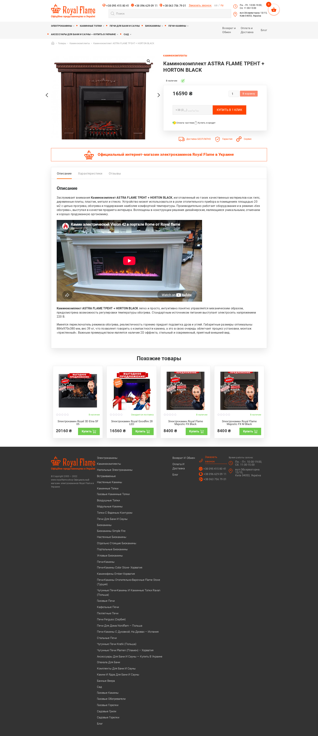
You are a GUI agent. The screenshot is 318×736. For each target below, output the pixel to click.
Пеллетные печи (107, 613)
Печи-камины (177, 25)
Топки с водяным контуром (114, 512)
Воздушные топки (108, 500)
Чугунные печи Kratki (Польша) (116, 644)
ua (216, 5)
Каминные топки (91, 25)
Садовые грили (106, 711)
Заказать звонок (200, 5)
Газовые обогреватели (111, 699)
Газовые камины (108, 692)
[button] (148, 61)
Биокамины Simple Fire (111, 531)
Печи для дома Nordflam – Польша (119, 625)
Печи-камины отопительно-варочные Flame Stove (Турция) (128, 582)
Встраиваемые (106, 476)
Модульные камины (110, 506)
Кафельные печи (108, 607)
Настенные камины (109, 482)
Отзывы (115, 173)
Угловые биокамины (110, 555)
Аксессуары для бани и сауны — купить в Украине (83, 34)
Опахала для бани (108, 662)
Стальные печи (107, 638)
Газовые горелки (107, 705)
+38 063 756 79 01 (174, 5)
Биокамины (152, 25)
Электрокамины (61, 25)
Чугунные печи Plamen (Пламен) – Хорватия (125, 650)
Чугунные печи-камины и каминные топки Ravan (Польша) (128, 592)
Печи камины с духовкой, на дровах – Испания (128, 631)
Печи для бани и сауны (125, 25)
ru (222, 5)
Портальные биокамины (112, 549)
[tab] (64, 174)
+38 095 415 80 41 (117, 5)
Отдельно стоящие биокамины (116, 543)
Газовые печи (106, 600)
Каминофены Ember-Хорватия (116, 573)
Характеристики (90, 173)
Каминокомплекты (175, 55)
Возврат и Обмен (183, 458)
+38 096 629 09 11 (146, 5)
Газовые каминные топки (113, 494)
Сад (126, 34)
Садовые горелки (108, 717)
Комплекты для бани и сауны (116, 668)
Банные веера (106, 680)
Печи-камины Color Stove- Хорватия (119, 567)
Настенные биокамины (111, 537)
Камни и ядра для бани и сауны (118, 674)
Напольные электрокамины (114, 470)
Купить (87, 431)
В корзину (249, 93)
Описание (64, 173)
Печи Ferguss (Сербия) (111, 619)
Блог (264, 30)
